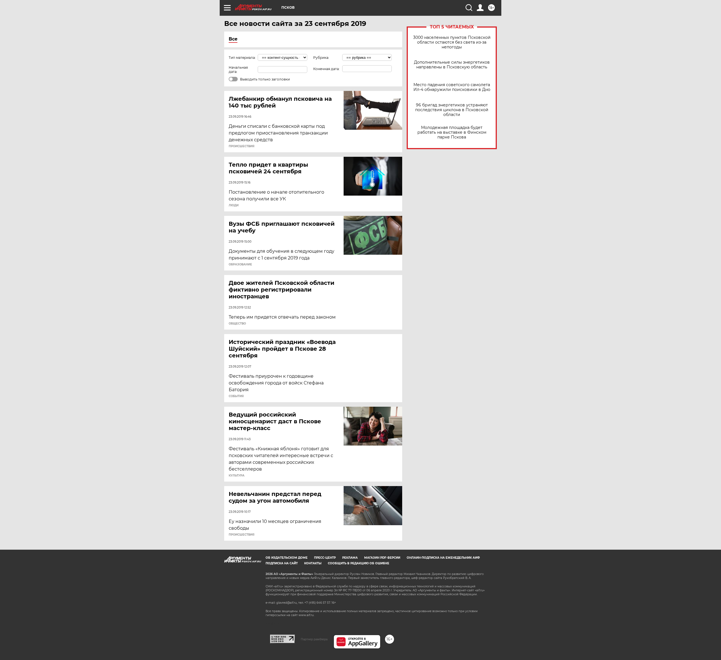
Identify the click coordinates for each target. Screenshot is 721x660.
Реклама (350, 558)
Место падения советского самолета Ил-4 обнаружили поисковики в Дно (451, 87)
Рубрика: (321, 57)
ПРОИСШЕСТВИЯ (241, 146)
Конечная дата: (326, 69)
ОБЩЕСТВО (237, 323)
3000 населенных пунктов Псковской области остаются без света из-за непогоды (452, 42)
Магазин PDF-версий (382, 558)
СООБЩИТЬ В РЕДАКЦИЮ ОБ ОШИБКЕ (358, 563)
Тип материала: (242, 57)
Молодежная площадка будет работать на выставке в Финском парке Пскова (451, 132)
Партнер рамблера (314, 639)
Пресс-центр (325, 558)
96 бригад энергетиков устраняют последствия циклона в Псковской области (451, 110)
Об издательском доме (287, 558)
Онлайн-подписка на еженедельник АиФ (443, 558)
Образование (240, 264)
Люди (234, 205)
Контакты (312, 563)
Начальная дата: (238, 69)
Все (233, 39)
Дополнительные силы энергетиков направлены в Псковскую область (452, 65)
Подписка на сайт (282, 563)
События (236, 396)
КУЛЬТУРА (236, 475)
